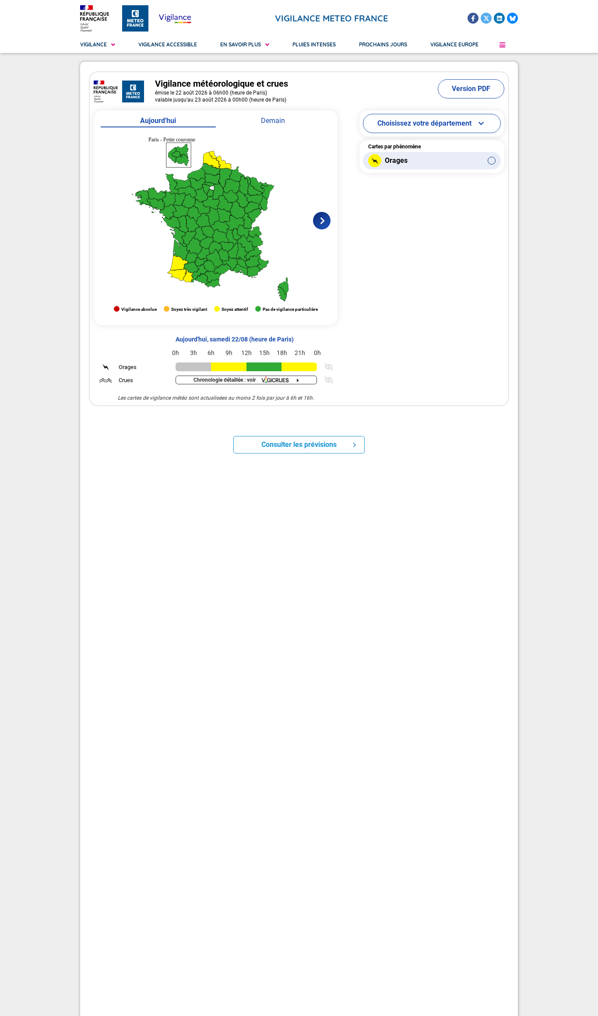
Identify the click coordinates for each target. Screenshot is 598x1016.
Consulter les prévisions (299, 444)
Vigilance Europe (454, 44)
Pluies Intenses (314, 44)
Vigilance (93, 44)
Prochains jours (383, 44)
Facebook (473, 18)
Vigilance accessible (167, 44)
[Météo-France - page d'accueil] (135, 18)
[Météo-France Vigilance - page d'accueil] (175, 18)
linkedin (499, 18)
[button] (502, 44)
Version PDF (471, 88)
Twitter (486, 18)
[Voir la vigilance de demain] (322, 220)
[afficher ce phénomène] (328, 366)
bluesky (512, 18)
